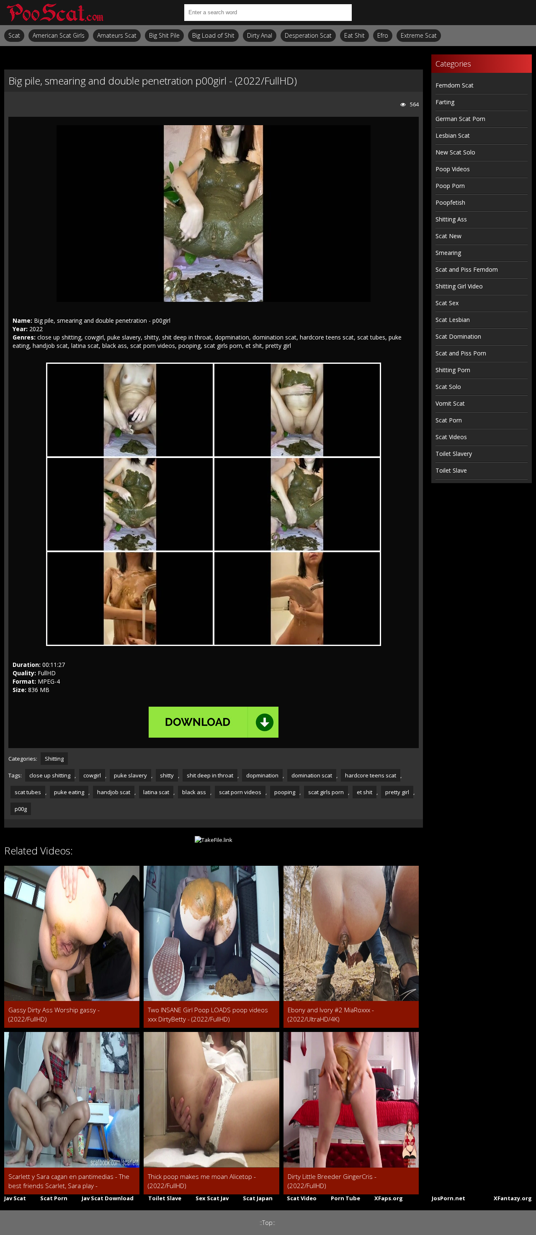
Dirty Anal (259, 35)
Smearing (448, 253)
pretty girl (397, 792)
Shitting (54, 758)
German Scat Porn (460, 119)
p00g (21, 809)
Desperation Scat (308, 35)
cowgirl (92, 775)
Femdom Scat (455, 85)
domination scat (311, 775)
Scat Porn (449, 420)
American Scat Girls (59, 35)
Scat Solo (448, 387)
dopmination (262, 775)
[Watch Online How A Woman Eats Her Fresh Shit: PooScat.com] (54, 12)
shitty (167, 775)
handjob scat (113, 792)
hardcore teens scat (370, 775)
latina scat (156, 792)
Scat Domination (458, 336)
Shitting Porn (453, 370)
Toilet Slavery (454, 454)
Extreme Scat (419, 35)
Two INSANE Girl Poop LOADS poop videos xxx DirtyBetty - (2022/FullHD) (208, 1014)
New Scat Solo (455, 152)
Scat (14, 35)
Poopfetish (450, 202)
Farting (445, 102)
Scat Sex (447, 303)
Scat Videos (451, 437)
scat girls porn (326, 792)
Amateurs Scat (117, 35)
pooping (284, 792)
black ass (194, 792)
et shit (364, 792)
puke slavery (130, 775)
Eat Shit (354, 35)
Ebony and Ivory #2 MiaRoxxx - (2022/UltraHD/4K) (331, 1014)
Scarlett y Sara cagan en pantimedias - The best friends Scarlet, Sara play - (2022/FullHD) (68, 1181)
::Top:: (267, 1223)
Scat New (448, 236)
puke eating (69, 792)
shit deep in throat (210, 775)
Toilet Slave (451, 470)
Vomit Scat (450, 403)
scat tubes (28, 792)
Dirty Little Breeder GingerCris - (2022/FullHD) (332, 1181)
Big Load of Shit (213, 35)
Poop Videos (453, 169)
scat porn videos (240, 792)
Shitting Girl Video (459, 286)
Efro (382, 35)
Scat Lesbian (453, 320)
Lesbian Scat (453, 135)
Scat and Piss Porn (461, 353)
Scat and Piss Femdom (467, 269)
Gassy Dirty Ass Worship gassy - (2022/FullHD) (54, 1014)
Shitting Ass (451, 219)
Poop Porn (450, 186)
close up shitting (49, 775)
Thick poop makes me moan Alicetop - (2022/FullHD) (202, 1181)
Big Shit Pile (164, 35)
